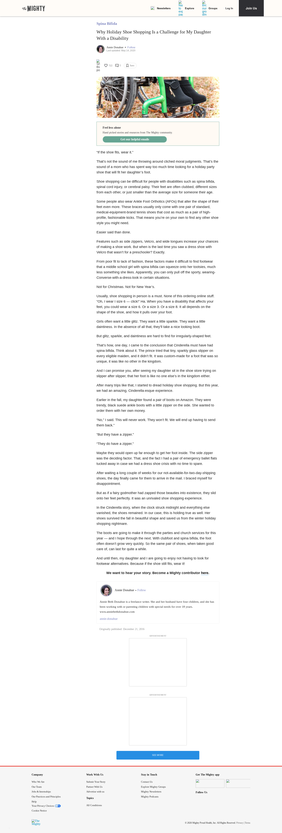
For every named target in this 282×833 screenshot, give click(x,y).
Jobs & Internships (41, 791)
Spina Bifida (106, 23)
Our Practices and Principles (46, 796)
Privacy (239, 822)
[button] (131, 47)
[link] (33, 8)
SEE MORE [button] (157, 755)
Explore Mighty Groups (153, 786)
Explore (189, 8)
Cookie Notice (39, 810)
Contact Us (147, 781)
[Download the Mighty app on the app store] (210, 783)
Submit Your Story (96, 781)
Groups (213, 8)
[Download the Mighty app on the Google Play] (240, 783)
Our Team (37, 786)
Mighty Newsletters (151, 791)
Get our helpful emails (134, 139)
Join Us (251, 8)
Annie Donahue (115, 47)
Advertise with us (95, 791)
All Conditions (94, 805)
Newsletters (164, 8)
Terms (247, 822)
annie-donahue (109, 618)
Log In (229, 8)
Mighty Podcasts (149, 796)
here (204, 573)
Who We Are (38, 781)
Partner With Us (94, 786)
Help (34, 801)
